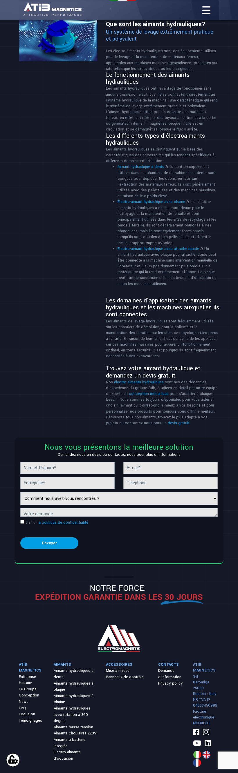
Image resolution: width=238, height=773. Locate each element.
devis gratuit (179, 423)
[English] (206, 754)
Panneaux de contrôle (125, 677)
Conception (29, 695)
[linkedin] (208, 743)
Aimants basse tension (73, 727)
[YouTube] (197, 743)
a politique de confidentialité (63, 522)
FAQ (22, 708)
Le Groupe (28, 689)
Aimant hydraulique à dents (141, 166)
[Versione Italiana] (197, 754)
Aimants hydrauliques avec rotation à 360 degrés (72, 714)
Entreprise (27, 676)
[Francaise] (197, 762)
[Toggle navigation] (206, 10)
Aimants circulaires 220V (75, 733)
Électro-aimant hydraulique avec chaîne (151, 201)
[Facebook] (196, 732)
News (23, 701)
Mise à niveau (117, 670)
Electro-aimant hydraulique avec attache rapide (159, 248)
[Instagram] (206, 732)
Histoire (25, 682)
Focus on (27, 714)
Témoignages (30, 720)
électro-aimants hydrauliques (139, 382)
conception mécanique (149, 393)
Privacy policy (170, 683)
